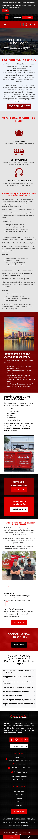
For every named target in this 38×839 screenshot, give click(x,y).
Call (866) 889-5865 (14, 609)
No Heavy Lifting (19, 160)
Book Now (9, 593)
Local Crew (19, 141)
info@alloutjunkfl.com (21, 767)
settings (16, 7)
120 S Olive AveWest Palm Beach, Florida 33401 (20, 759)
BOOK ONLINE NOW (19, 106)
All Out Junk (11, 71)
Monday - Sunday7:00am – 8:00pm (20, 771)
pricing (19, 798)
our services (19, 791)
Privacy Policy (19, 779)
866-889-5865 (21, 764)
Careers (19, 805)
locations (19, 794)
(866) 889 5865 (15, 17)
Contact (18, 801)
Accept (5, 10)
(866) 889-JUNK (19, 509)
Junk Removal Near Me (19, 777)
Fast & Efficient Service (19, 180)
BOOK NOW (28, 17)
